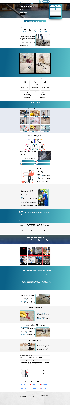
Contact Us (29, 396)
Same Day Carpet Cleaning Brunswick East (33, 403)
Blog (28, 395)
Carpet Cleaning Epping (23, 384)
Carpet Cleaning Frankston (34, 385)
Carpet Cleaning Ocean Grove (24, 388)
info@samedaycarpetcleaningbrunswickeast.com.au (47, 373)
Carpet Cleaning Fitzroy (33, 388)
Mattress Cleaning (31, 254)
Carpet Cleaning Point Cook (24, 383)
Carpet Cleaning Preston (44, 388)
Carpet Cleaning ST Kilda (33, 384)
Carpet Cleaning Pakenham (44, 383)
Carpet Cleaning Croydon (23, 385)
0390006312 (46, 1)
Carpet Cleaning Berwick (44, 384)
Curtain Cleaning (39, 254)
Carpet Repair (23, 248)
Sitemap (40, 403)
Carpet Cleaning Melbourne (34, 383)
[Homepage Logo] (22, 1)
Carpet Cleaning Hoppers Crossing (45, 385)
